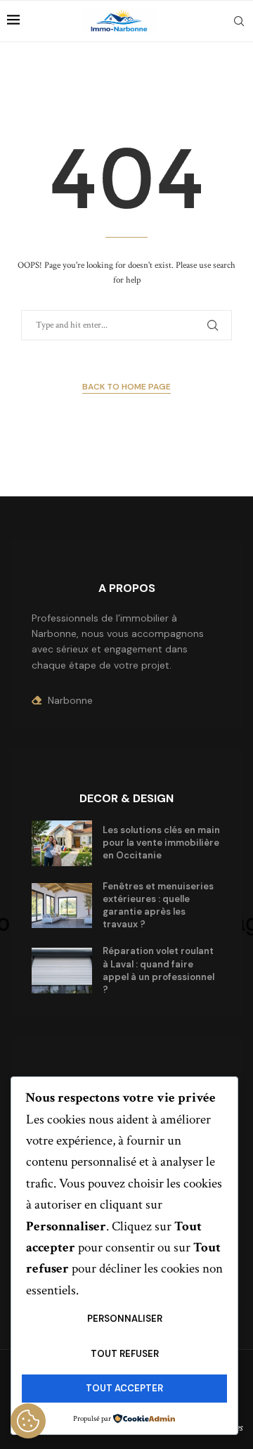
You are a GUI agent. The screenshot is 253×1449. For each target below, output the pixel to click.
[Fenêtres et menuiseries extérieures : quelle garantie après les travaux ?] (62, 906)
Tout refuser (125, 1354)
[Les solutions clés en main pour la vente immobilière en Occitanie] (62, 843)
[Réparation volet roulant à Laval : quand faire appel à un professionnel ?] (62, 970)
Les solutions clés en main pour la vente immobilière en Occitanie (161, 842)
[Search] (239, 21)
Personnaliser (124, 1319)
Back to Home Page (126, 386)
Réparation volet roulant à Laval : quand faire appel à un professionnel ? (158, 970)
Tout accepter (124, 1388)
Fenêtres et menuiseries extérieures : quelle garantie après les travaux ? (158, 905)
